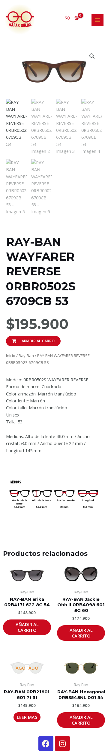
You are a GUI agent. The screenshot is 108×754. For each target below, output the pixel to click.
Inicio (10, 355)
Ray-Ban (26, 355)
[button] (92, 56)
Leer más (27, 717)
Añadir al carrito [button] (27, 627)
